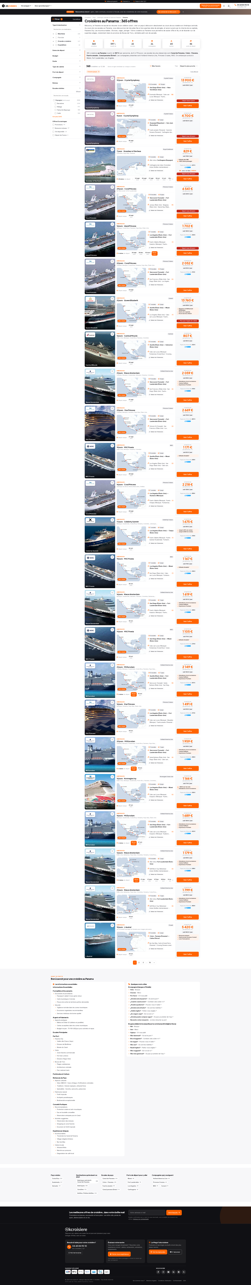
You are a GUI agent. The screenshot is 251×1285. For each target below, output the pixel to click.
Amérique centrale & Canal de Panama (109, 17)
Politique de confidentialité (141, 1219)
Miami (131, 1178)
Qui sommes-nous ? (139, 1280)
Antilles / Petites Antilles (87, 1193)
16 (150, 962)
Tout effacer (76, 19)
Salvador (56, 1186)
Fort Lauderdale (134, 1182)
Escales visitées (58, 88)
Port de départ (58, 72)
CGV (184, 1280)
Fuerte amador (109, 1186)
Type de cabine (58, 67)
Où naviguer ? (26, 6)
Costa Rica (57, 1178)
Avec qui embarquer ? (42, 6)
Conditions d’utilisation (164, 1280)
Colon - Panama (109, 1182)
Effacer (78, 91)
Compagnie (57, 77)
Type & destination (60, 25)
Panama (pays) (93, 71)
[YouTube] (168, 1272)
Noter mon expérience (120, 1254)
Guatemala (57, 1182)
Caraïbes (81, 1189)
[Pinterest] (178, 1272)
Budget (55, 56)
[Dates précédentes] (132, 179)
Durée (55, 61)
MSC (155, 1186)
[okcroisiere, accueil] (125, 1229)
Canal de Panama (110, 1178)
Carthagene (133, 1189)
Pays (94, 17)
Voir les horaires (75, 1253)
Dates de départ (59, 50)
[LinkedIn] (173, 1272)
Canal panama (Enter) (111, 1189)
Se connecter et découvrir (167, 12)
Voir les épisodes (159, 1252)
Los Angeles (133, 1186)
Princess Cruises (160, 1182)
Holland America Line (161, 1178)
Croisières (88, 17)
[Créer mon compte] (229, 6)
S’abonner (176, 1252)
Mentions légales (151, 1280)
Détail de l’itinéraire (157, 100)
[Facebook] (158, 1272)
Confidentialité (177, 1280)
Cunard (164, 1186)
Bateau (55, 83)
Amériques (82, 1186)
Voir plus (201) (57, 116)
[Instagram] (163, 1272)
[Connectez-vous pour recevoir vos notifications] (224, 6)
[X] (184, 1272)
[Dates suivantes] (173, 179)
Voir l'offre (187, 106)
